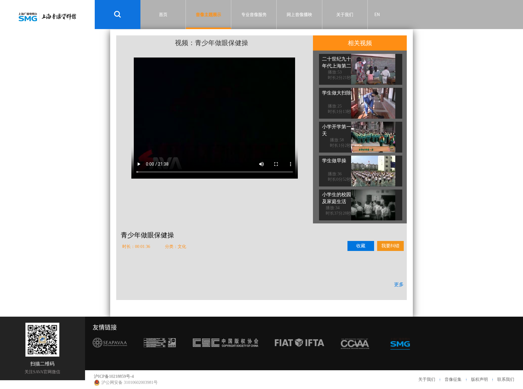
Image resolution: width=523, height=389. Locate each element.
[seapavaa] (110, 354)
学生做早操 (334, 160)
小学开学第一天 (336, 130)
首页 (163, 14)
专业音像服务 (254, 14)
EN (377, 14)
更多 (399, 284)
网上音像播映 (299, 14)
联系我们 (505, 379)
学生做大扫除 (336, 92)
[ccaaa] (355, 354)
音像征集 (453, 379)
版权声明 (479, 379)
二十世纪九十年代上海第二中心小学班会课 (336, 69)
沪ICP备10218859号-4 (114, 376)
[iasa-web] (160, 354)
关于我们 (344, 14)
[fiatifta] (299, 354)
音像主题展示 (208, 14)
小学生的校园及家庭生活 (336, 198)
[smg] (400, 354)
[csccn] (225, 354)
